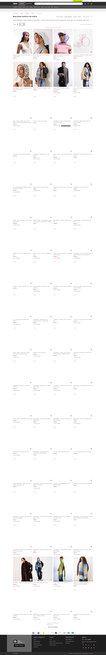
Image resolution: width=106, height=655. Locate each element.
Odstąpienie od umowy (38, 644)
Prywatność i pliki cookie (78, 653)
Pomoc (35, 639)
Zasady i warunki (85, 653)
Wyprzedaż (27, 13)
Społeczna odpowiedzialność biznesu (56, 643)
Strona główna (15, 13)
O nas (51, 639)
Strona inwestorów (53, 644)
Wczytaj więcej (53, 627)
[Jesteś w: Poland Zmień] (91, 1)
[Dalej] (92, 17)
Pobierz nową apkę (78, 0)
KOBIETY (22, 3)
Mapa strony (36, 646)
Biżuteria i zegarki (77, 16)
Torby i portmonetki (87, 16)
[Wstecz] (54, 17)
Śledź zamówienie (37, 641)
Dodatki (32, 13)
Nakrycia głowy (59, 16)
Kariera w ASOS (52, 641)
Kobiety (21, 13)
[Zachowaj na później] (30, 52)
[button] (83, 644)
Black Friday (68, 643)
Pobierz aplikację (69, 639)
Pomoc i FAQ (86, 0)
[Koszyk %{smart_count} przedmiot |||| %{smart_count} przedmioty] (91, 4)
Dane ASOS (71, 653)
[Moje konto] (85, 4)
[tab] (15, 7)
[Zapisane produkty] (88, 4)
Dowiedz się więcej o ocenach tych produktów (52, 27)
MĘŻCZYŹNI (29, 3)
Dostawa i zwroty (37, 643)
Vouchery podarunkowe (70, 641)
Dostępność (91, 653)
